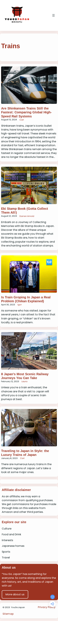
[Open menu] (53, 15)
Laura (24, 381)
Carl (21, 119)
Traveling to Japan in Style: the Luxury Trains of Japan (25, 453)
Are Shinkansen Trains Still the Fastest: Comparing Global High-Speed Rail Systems (26, 112)
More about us (14, 594)
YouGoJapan (18, 607)
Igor (20, 304)
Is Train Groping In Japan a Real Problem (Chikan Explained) (26, 299)
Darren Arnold (26, 216)
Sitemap (8, 614)
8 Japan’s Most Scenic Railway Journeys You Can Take (24, 376)
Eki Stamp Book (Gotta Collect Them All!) (24, 210)
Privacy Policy (46, 607)
